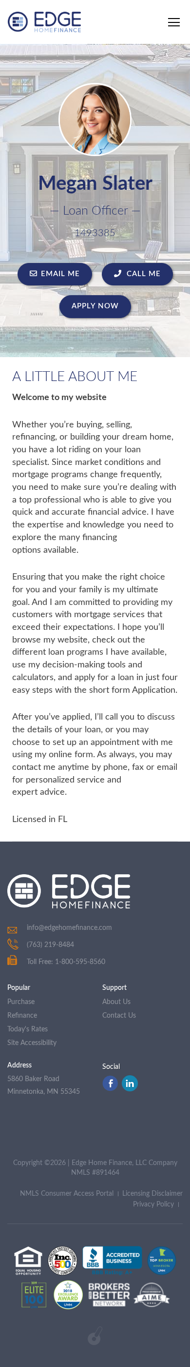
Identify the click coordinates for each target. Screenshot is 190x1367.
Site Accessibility (32, 1043)
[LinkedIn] (130, 1089)
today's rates (27, 1029)
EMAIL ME (60, 274)
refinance (22, 1015)
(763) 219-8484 (50, 945)
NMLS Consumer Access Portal (67, 1193)
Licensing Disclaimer (152, 1193)
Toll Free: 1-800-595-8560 (66, 962)
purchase (21, 1002)
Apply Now (95, 306)
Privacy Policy (153, 1204)
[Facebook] (110, 1089)
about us (116, 1002)
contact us (119, 1015)
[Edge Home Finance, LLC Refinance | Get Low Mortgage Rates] (68, 891)
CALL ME (142, 274)
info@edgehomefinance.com (69, 928)
